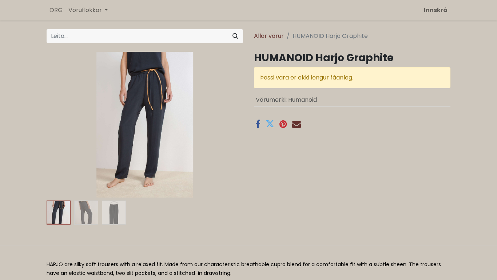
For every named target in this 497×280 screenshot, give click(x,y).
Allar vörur (269, 36)
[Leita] (235, 36)
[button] (61, 125)
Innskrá (436, 10)
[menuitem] (56, 10)
